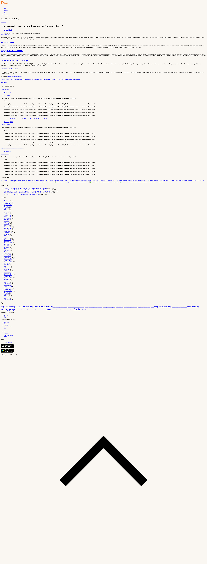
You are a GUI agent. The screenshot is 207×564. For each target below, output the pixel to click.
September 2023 (8, 232)
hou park (133, 307)
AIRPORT (3, 22)
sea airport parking (54, 309)
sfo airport (60, 309)
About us (6, 322)
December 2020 (8, 275)
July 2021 (6, 264)
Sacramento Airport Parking (14, 76)
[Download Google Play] (7, 352)
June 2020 (6, 280)
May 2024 (6, 222)
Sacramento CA (5, 34)
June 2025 (6, 209)
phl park (28, 309)
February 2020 (7, 283)
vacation (85, 309)
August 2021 (7, 263)
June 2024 (6, 221)
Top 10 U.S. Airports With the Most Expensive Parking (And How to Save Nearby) (25, 188)
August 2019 (7, 292)
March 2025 (7, 213)
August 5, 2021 (8, 30)
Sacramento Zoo (7, 42)
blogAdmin (4, 82)
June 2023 (6, 235)
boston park (100, 307)
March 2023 (7, 238)
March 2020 (7, 282)
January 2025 (7, 216)
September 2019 (8, 291)
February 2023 (7, 240)
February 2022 (7, 254)
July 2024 (6, 219)
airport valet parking (23, 79)
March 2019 (7, 298)
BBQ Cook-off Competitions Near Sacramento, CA (12, 148)
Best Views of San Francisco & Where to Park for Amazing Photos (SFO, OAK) (24, 192)
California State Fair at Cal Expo (14, 60)
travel (81, 309)
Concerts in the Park (9, 69)
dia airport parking (111, 307)
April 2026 (6, 200)
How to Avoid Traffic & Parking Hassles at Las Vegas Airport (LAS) (21, 194)
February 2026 (7, 202)
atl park (65, 307)
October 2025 (7, 203)
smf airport (62, 79)
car (103, 307)
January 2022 (7, 256)
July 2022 (6, 247)
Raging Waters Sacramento (12, 51)
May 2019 (6, 296)
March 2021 (7, 270)
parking (43, 79)
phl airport (17, 309)
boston (69, 307)
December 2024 (8, 218)
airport (2, 79)
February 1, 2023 (8, 122)
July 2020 (6, 279)
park (39, 79)
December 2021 (8, 257)
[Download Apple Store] (7, 347)
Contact (6, 10)
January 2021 (7, 273)
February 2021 (7, 272)
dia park (117, 307)
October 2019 (7, 289)
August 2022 (7, 245)
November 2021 (8, 259)
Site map (6, 324)
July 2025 (6, 208)
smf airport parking (70, 79)
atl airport (55, 307)
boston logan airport (94, 307)
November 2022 (8, 244)
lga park (152, 307)
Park (5, 7)
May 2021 (6, 267)
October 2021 (7, 260)
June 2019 (6, 295)
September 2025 (8, 205)
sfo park (71, 309)
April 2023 (6, 237)
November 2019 (8, 288)
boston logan (87, 307)
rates (54, 79)
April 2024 (6, 224)
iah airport (137, 307)
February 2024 (7, 226)
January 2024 (7, 228)
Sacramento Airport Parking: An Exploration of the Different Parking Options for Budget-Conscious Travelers (26, 118)
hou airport (121, 307)
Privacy (6, 325)
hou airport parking (127, 307)
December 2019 (8, 286)
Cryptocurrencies (8, 335)
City (5, 317)
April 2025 (6, 212)
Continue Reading (5, 95)
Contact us (6, 333)
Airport (6, 315)
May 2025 (6, 210)
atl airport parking (60, 307)
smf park (77, 79)
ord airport (174, 307)
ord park (185, 307)
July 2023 (6, 234)
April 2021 (6, 269)
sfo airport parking (66, 309)
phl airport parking (23, 309)
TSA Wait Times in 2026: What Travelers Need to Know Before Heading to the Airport (26, 189)
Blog (5, 8)
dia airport (106, 307)
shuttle (57, 79)
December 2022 (8, 243)
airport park (7, 79)
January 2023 (7, 241)
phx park (44, 309)
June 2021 (6, 266)
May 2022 (6, 250)
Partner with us (8, 342)
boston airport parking (80, 307)
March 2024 (7, 225)
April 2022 (6, 251)
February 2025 (7, 215)
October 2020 (7, 276)
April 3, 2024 (7, 92)
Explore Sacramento (5, 89)
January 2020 (7, 285)
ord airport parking (179, 307)
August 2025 (7, 206)
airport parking (14, 79)
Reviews (6, 336)
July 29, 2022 (7, 151)
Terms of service (8, 326)
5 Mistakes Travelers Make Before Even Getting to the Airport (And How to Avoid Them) (27, 191)
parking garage (49, 79)
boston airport (73, 307)
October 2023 (7, 231)
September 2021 (8, 261)
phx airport (32, 309)
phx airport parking (38, 309)
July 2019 (6, 294)
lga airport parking (146, 307)
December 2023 (8, 229)
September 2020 (8, 278)
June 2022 (6, 248)
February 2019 (7, 299)
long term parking (33, 79)
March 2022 (7, 253)
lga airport (141, 307)
